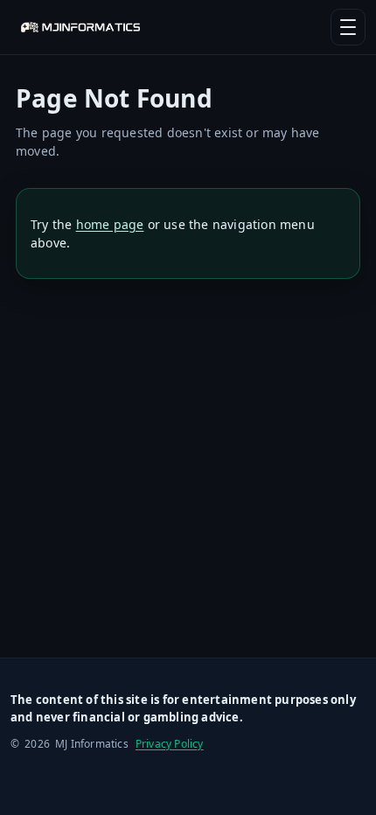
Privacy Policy (170, 743)
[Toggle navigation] (348, 27)
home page (110, 224)
